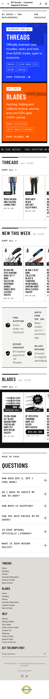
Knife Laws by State (10, 627)
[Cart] (46, 3)
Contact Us (6, 630)
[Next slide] (44, 197)
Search (5, 619)
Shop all (8, 170)
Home (4, 568)
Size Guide (6, 624)
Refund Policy (7, 639)
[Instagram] (22, 676)
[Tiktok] (26, 676)
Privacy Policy (8, 636)
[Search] (8, 3)
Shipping (5, 633)
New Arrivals (7, 583)
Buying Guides (8, 622)
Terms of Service (9, 642)
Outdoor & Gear (8, 580)
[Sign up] (44, 653)
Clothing (5, 571)
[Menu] (3, 4)
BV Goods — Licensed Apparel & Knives (24, 663)
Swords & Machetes (10, 577)
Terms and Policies (24, 671)
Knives (4, 574)
